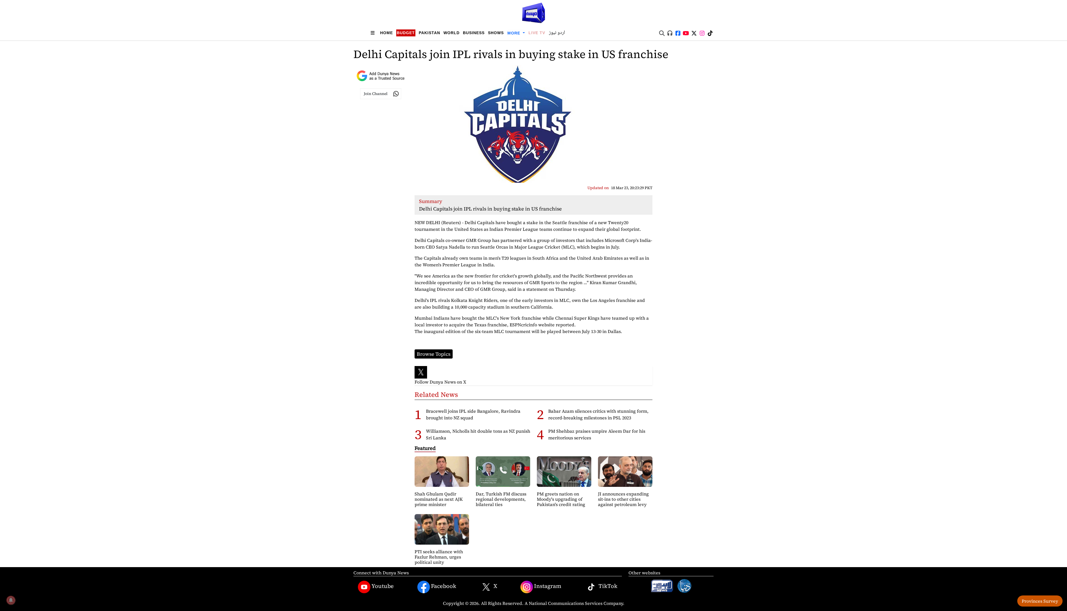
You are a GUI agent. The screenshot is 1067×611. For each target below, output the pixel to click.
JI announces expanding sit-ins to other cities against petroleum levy (623, 499)
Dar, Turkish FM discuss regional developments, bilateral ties (501, 499)
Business (474, 33)
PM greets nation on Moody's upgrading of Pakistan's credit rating (561, 499)
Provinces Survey (1040, 601)
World (451, 33)
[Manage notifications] (10, 600)
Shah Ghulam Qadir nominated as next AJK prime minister (439, 499)
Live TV (536, 33)
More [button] (514, 33)
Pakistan (429, 33)
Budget (406, 33)
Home (386, 33)
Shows (496, 33)
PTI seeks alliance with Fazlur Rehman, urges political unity (439, 557)
